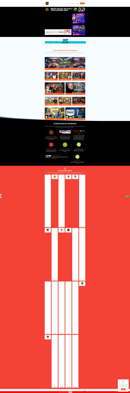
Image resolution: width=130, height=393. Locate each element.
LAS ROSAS (48, 231)
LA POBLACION (75, 178)
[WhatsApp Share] (0, 197)
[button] (0, 198)
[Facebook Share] (0, 194)
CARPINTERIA (54, 178)
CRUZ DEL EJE (61, 226)
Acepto (123, 389)
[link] (58, 32)
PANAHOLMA (47, 333)
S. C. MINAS (68, 333)
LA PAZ (68, 178)
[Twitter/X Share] (0, 196)
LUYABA (68, 231)
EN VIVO (82, 3)
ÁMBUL (48, 226)
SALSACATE (54, 333)
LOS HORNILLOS (61, 231)
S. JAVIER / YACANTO (75, 333)
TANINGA (48, 338)
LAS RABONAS (82, 226)
